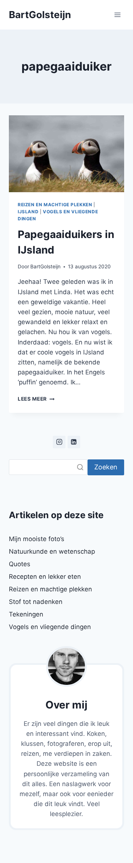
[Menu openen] (117, 14)
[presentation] (66, 153)
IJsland (28, 211)
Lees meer (36, 399)
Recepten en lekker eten (45, 576)
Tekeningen (26, 614)
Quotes (19, 564)
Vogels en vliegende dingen (50, 627)
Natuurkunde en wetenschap (52, 551)
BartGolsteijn (45, 266)
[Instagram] (59, 442)
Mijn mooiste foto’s (36, 539)
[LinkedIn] (74, 442)
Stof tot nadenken (35, 601)
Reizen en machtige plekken (55, 204)
